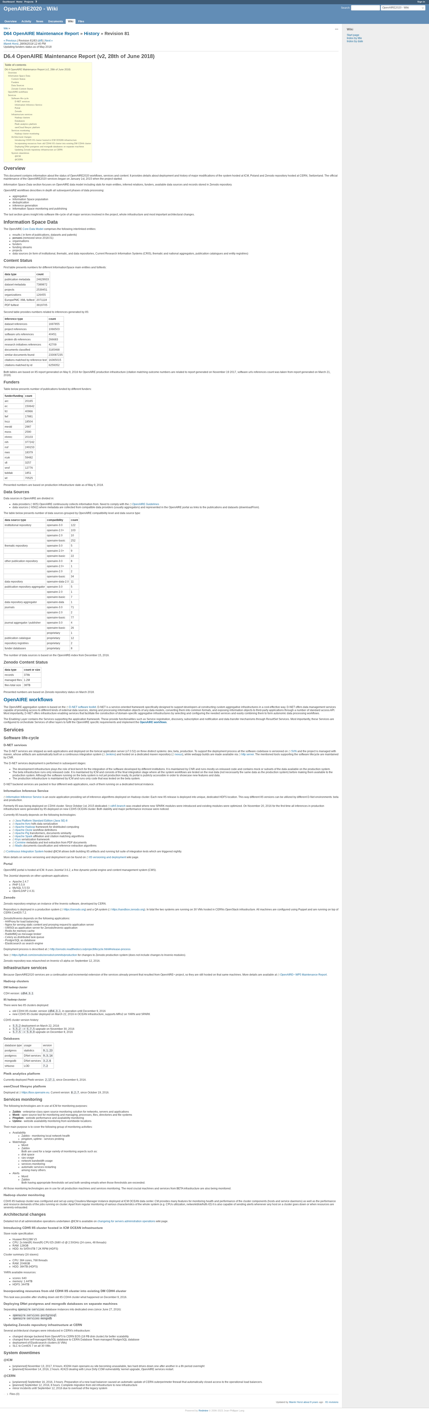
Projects (29, 1)
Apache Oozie (23, 830)
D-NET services (22, 101)
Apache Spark (23, 836)
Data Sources (17, 85)
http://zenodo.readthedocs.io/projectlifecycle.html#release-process (90, 949)
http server (247, 754)
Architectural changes (21, 137)
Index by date (355, 41)
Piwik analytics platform (26, 124)
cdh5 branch (118, 805)
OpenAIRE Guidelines (145, 504)
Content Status (18, 79)
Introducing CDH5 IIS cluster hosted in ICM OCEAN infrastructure (46, 140)
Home (19, 1)
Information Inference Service (28, 105)
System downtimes (20, 153)
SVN (294, 751)
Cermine (20, 842)
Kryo (18, 839)
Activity (26, 21)
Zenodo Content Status (22, 89)
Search (345, 7)
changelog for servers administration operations (126, 1221)
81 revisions (332, 1402)
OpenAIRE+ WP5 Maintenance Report (303, 974)
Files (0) (14, 1394)
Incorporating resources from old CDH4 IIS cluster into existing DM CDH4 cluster (53, 143)
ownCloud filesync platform (27, 127)
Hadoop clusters (22, 118)
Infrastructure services (21, 114)
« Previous (10, 40)
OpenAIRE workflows (18, 92)
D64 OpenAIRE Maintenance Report (41, 33)
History (91, 33)
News (39, 21)
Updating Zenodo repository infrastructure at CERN (39, 150)
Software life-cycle (20, 98)
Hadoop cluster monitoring (27, 134)
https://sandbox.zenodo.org (127, 909)
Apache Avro (23, 823)
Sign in (421, 1)
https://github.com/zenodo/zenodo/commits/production (44, 955)
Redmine (203, 1410)
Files (81, 21)
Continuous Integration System (25, 851)
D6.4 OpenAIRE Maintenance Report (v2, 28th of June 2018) (38, 69)
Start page (353, 35)
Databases (20, 121)
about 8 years (310, 1402)
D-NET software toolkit (82, 707)
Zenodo (18, 111)
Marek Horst (11, 43)
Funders (15, 82)
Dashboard (9, 1)
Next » (49, 40)
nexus (178, 754)
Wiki (70, 21)
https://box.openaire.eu (35, 1092)
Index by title (354, 38)
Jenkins (110, 754)
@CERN (19, 159)
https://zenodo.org (74, 909)
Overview (10, 21)
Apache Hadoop (25, 826)
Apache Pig (22, 833)
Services (12, 95)
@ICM (18, 156)
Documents (55, 21)
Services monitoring (20, 130)
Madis (19, 845)
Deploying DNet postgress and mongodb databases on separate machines (49, 147)
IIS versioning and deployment (107, 857)
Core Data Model (33, 229)
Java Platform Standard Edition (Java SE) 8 (41, 820)
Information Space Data (19, 76)
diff (40, 40)
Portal (17, 108)
